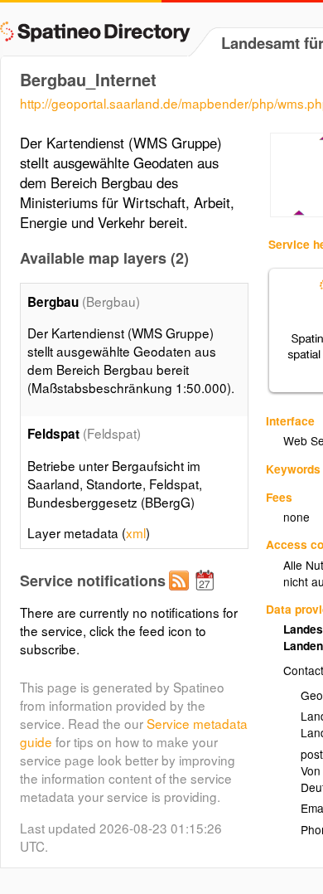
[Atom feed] (181, 594)
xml (136, 532)
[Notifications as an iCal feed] (207, 594)
